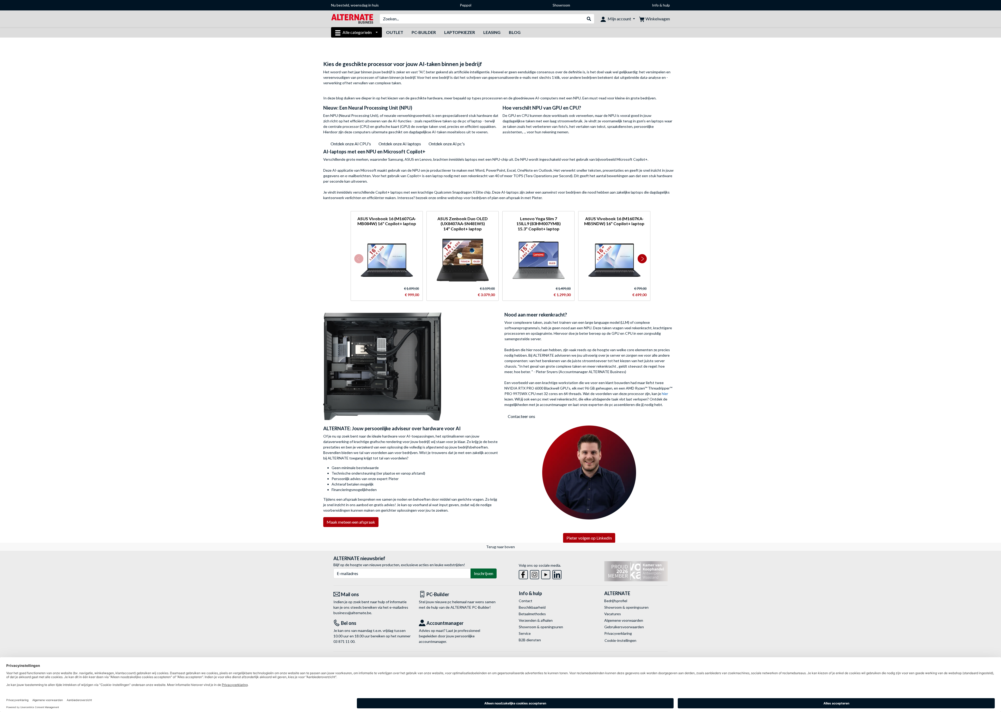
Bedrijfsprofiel (615, 601)
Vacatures (612, 614)
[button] (358, 258)
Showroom (561, 5)
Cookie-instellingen (620, 640)
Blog (515, 32)
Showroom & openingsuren (541, 627)
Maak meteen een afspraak (351, 521)
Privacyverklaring (618, 633)
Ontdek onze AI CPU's (351, 143)
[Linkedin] (556, 573)
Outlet (394, 32)
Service (525, 633)
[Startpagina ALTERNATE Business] (352, 18)
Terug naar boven (500, 547)
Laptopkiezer (459, 32)
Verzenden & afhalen (536, 620)
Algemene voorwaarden (623, 620)
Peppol (465, 5)
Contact (525, 601)
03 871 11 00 (344, 641)
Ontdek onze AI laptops (400, 143)
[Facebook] (523, 573)
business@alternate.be (352, 613)
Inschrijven (483, 573)
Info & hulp (661, 5)
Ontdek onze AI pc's (447, 143)
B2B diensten (530, 640)
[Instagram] (534, 573)
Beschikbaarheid (532, 607)
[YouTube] (545, 573)
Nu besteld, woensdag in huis (355, 5)
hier (665, 393)
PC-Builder (424, 32)
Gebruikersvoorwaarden (624, 627)
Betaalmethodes (532, 614)
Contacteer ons (521, 416)
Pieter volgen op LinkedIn (589, 537)
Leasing (491, 32)
